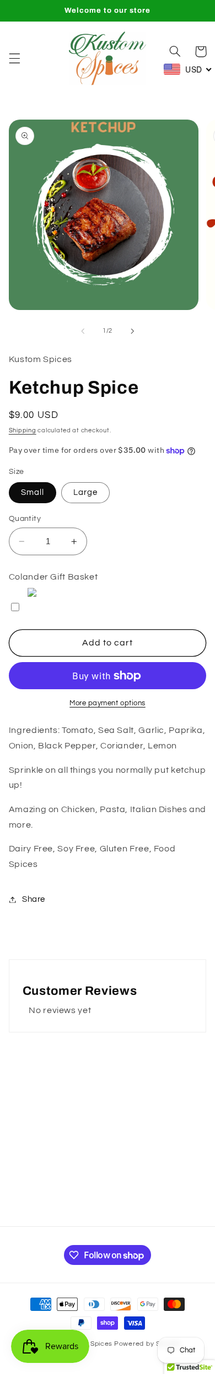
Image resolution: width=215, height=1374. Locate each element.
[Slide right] (132, 331)
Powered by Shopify (147, 1344)
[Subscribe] (179, 1212)
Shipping (22, 430)
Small (32, 492)
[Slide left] (83, 331)
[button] (14, 58)
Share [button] (33, 899)
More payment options (107, 703)
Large (85, 492)
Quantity (25, 519)
